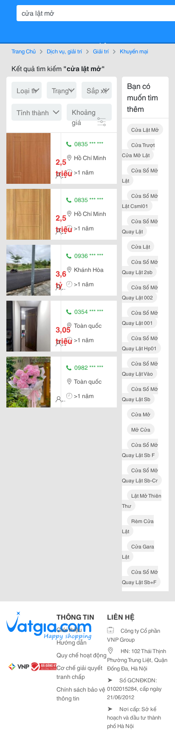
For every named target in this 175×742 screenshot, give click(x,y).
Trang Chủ (23, 51)
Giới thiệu (69, 629)
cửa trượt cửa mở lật (138, 149)
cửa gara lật (138, 551)
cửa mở (140, 414)
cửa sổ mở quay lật (140, 226)
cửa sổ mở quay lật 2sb (140, 266)
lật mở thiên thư (141, 500)
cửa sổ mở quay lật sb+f (140, 576)
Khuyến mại (134, 51)
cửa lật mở (145, 129)
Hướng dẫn (71, 642)
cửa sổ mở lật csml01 (140, 200)
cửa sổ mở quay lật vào (140, 368)
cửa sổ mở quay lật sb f (140, 449)
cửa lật (140, 246)
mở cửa (140, 429)
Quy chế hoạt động (81, 655)
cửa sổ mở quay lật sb (140, 393)
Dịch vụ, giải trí (64, 51)
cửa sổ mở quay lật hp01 (140, 343)
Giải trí (101, 51)
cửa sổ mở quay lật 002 (140, 292)
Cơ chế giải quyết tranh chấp (79, 672)
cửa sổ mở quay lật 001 (140, 317)
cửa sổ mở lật (140, 175)
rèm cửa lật (138, 525)
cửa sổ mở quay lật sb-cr (140, 475)
